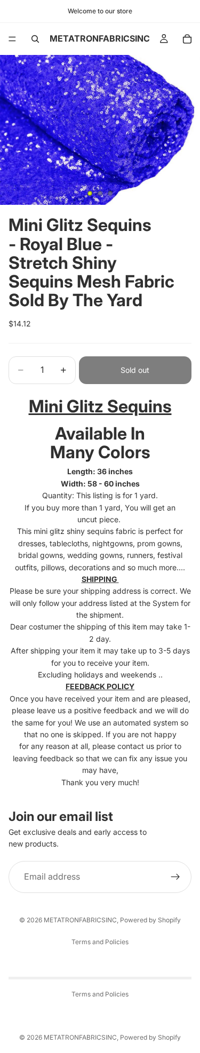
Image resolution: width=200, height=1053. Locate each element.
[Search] (35, 39)
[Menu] (12, 39)
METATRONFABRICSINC (80, 920)
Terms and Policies (100, 942)
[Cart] (187, 39)
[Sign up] (175, 877)
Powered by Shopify (150, 920)
